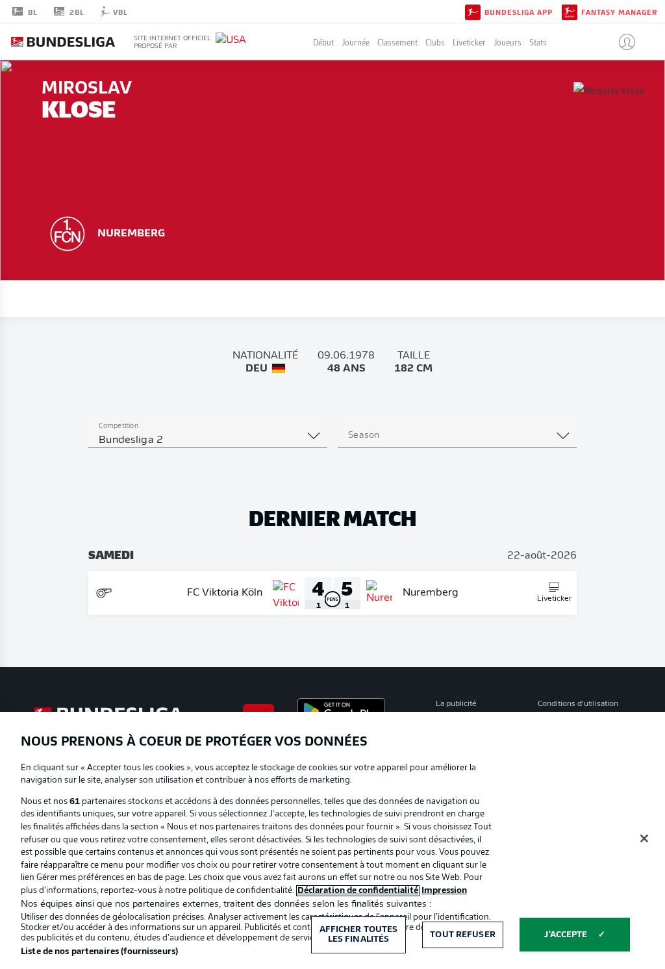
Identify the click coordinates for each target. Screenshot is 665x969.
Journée (356, 42)
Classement (397, 42)
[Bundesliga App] (473, 11)
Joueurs (507, 42)
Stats (538, 42)
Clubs (435, 42)
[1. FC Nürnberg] (68, 232)
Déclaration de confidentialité (357, 891)
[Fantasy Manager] (569, 11)
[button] (622, 41)
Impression (444, 891)
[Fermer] (644, 838)
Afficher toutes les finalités (359, 934)
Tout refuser (463, 935)
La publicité (456, 704)
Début (323, 42)
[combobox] (208, 440)
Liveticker (469, 42)
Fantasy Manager (619, 11)
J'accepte (565, 935)
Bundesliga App (518, 11)
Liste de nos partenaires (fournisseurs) (99, 952)
